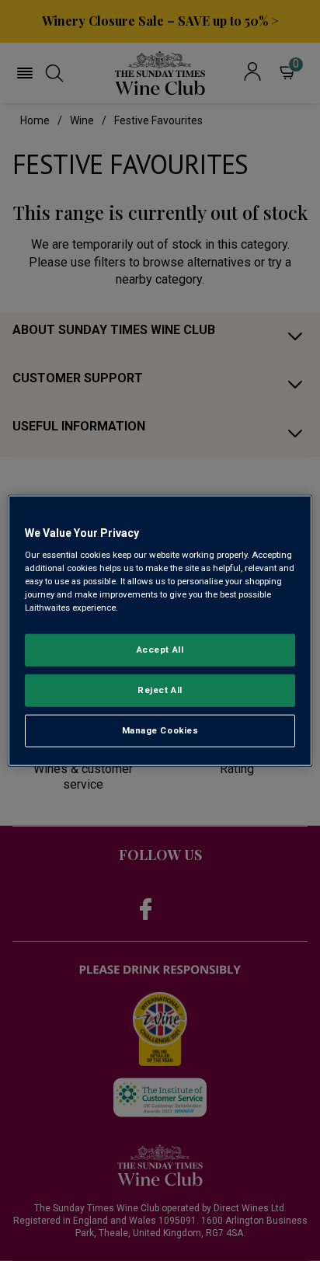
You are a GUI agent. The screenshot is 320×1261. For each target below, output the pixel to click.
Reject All (160, 689)
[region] (159, 630)
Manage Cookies (160, 730)
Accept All (160, 649)
